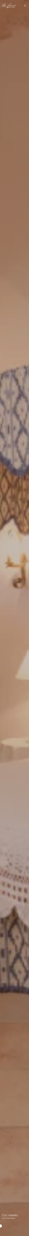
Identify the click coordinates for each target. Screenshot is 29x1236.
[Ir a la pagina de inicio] (9, 5)
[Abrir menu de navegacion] (24, 5)
